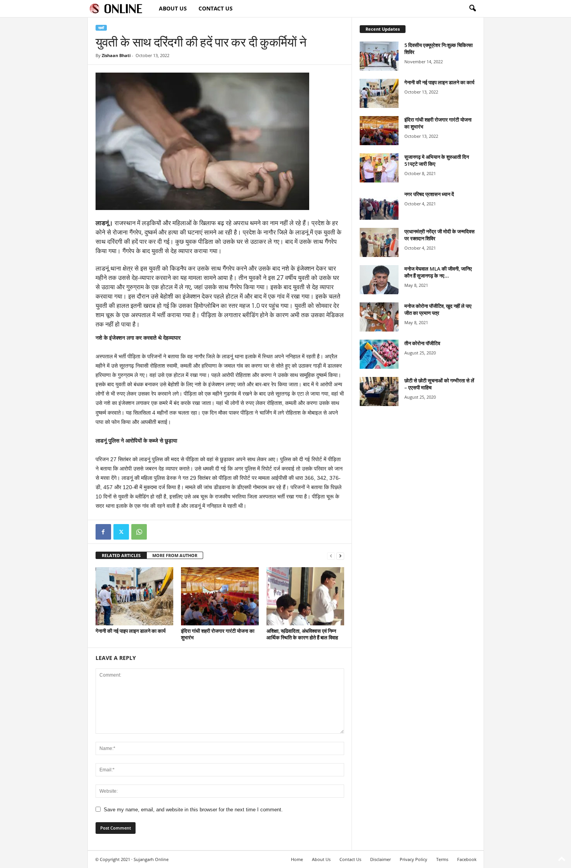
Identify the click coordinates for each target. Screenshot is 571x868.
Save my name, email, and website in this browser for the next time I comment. (193, 809)
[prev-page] (331, 556)
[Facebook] (103, 532)
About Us (173, 8)
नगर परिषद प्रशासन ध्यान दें (429, 194)
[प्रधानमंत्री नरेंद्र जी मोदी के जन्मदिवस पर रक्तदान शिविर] (379, 242)
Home (297, 859)
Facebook (467, 859)
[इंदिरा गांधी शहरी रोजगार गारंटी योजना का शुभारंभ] (220, 596)
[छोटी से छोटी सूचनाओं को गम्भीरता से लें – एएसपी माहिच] (379, 391)
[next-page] (340, 556)
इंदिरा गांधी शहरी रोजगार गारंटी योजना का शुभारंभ (217, 634)
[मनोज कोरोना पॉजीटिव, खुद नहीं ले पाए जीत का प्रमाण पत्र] (379, 317)
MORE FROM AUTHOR (174, 555)
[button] (472, 8)
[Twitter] (121, 532)
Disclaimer (380, 859)
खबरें (101, 27)
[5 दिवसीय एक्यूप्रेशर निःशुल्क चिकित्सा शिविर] (379, 56)
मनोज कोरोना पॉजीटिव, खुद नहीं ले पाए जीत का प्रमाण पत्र (438, 309)
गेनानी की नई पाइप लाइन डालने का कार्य (130, 630)
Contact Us (215, 8)
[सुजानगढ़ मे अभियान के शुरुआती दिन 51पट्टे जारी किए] (379, 167)
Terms (442, 859)
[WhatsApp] (139, 532)
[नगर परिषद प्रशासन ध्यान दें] (379, 205)
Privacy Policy (413, 859)
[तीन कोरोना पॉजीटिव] (379, 354)
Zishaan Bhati (116, 55)
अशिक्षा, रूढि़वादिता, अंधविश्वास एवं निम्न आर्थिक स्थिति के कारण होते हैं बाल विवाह (302, 634)
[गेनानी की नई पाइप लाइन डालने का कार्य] (134, 596)
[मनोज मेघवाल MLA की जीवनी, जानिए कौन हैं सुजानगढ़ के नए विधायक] (379, 279)
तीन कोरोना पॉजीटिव (422, 343)
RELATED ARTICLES (121, 555)
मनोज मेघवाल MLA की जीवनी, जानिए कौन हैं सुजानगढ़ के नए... (438, 272)
